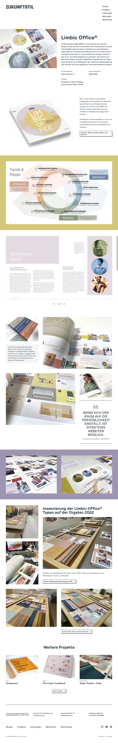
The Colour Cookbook (54, 683)
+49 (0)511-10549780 (96, 715)
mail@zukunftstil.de (96, 713)
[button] (54, 304)
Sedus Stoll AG (67, 74)
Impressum (109, 736)
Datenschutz (101, 736)
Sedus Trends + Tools (90, 683)
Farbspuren (12, 683)
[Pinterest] (106, 727)
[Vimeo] (111, 727)
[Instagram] (102, 727)
